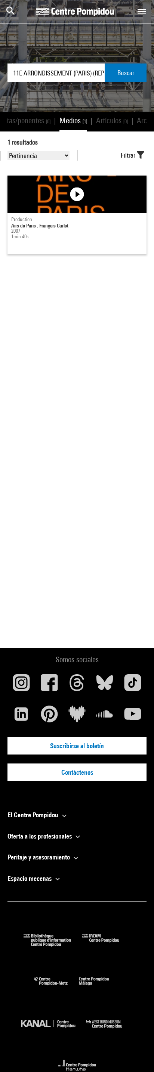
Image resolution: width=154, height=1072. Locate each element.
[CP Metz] (56, 987)
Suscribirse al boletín (77, 746)
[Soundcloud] (104, 717)
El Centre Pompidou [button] (33, 815)
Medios (73, 120)
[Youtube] (133, 717)
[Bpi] (53, 944)
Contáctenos (77, 772)
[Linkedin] (21, 717)
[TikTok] (133, 685)
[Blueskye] (104, 685)
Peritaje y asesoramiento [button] (39, 857)
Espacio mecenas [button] (30, 878)
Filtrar (129, 155)
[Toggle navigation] (141, 11)
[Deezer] (77, 717)
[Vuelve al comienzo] (136, 1054)
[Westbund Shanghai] (109, 1029)
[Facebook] (49, 685)
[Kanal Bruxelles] (53, 1029)
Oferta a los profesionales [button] (40, 836)
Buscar (125, 73)
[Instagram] (21, 685)
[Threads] (77, 685)
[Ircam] (106, 944)
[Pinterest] (49, 717)
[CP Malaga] (99, 987)
